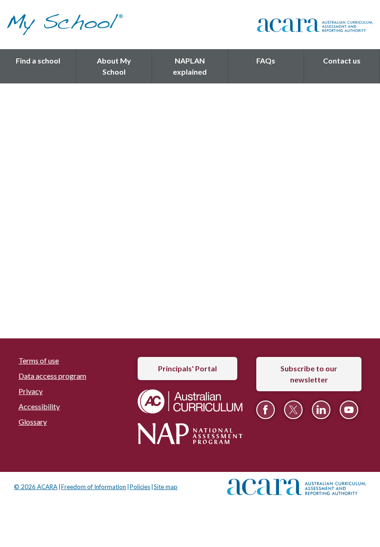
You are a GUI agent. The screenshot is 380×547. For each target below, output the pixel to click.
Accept (190, 387)
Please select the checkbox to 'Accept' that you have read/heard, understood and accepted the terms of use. (196, 345)
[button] (67, 117)
